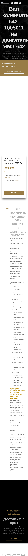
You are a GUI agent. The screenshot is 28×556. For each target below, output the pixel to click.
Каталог (13, 51)
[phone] (20, 3)
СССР (17, 180)
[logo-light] (5, 2)
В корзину (14, 192)
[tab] (5, 208)
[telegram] (15, 3)
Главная (7, 51)
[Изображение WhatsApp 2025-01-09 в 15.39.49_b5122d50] (14, 116)
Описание (6, 208)
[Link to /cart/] (22, 2)
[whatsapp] (12, 3)
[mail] (17, 3)
